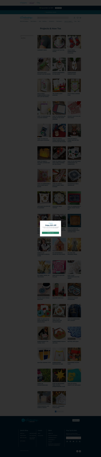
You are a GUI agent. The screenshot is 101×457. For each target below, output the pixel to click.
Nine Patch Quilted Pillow (58, 276)
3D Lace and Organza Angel (72, 253)
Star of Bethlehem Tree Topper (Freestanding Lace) (58, 385)
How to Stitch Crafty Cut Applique (74, 384)
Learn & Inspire (68, 21)
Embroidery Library (25, 450)
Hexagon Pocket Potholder (73, 298)
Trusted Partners (52, 435)
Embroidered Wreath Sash (72, 73)
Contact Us (76, 420)
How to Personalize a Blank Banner (43, 117)
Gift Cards (22, 441)
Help (39, 433)
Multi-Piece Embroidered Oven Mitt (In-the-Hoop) (43, 95)
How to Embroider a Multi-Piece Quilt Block (43, 185)
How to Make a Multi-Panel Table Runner (58, 185)
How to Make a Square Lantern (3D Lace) (43, 163)
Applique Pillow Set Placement (43, 207)
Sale (79, 21)
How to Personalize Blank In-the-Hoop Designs (58, 118)
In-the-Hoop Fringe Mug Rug (43, 298)
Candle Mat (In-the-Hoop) (58, 50)
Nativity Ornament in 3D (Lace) (58, 407)
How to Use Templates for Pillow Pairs (57, 320)
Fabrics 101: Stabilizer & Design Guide (43, 254)
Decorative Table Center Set (73, 184)
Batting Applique (73, 341)
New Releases (33, 433)
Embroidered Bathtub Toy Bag (57, 363)
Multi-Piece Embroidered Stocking (72, 51)
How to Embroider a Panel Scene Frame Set (74, 208)
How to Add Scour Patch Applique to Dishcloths (43, 320)
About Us (50, 433)
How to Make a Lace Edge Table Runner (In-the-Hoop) (58, 163)
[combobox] (53, 18)
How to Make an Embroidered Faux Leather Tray (73, 230)
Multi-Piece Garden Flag (74, 94)
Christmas (51, 21)
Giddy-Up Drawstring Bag (42, 384)
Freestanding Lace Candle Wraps (43, 407)
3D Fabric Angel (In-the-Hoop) (43, 276)
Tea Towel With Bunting (57, 94)
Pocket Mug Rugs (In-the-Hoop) (74, 117)
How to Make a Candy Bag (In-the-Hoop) (73, 140)
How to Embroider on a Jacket (74, 319)
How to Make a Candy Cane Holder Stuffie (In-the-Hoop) (59, 140)
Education (40, 435)
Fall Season (59, 21)
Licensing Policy (52, 437)
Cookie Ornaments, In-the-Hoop (58, 73)
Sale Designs (33, 435)
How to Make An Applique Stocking (43, 139)
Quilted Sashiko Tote (44, 362)
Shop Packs (23, 435)
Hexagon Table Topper (57, 207)
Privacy (50, 441)
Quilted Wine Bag (57, 298)
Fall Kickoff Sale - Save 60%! (51, 12)
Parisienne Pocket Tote (73, 363)
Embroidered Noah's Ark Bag (59, 342)
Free (75, 21)
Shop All (22, 433)
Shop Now (58, 7)
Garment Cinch (42, 50)
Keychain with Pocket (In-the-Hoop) (44, 73)
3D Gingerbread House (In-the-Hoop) (58, 253)
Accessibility (51, 439)
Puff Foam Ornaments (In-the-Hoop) (74, 277)
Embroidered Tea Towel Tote (42, 342)
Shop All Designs (24, 21)
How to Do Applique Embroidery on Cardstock (74, 163)
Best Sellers (33, 21)
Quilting (44, 21)
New (40, 21)
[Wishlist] (77, 18)
